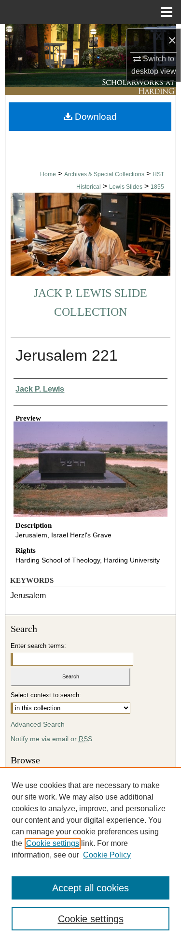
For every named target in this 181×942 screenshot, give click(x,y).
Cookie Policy (107, 855)
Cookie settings (52, 843)
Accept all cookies (90, 888)
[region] (90, 854)
